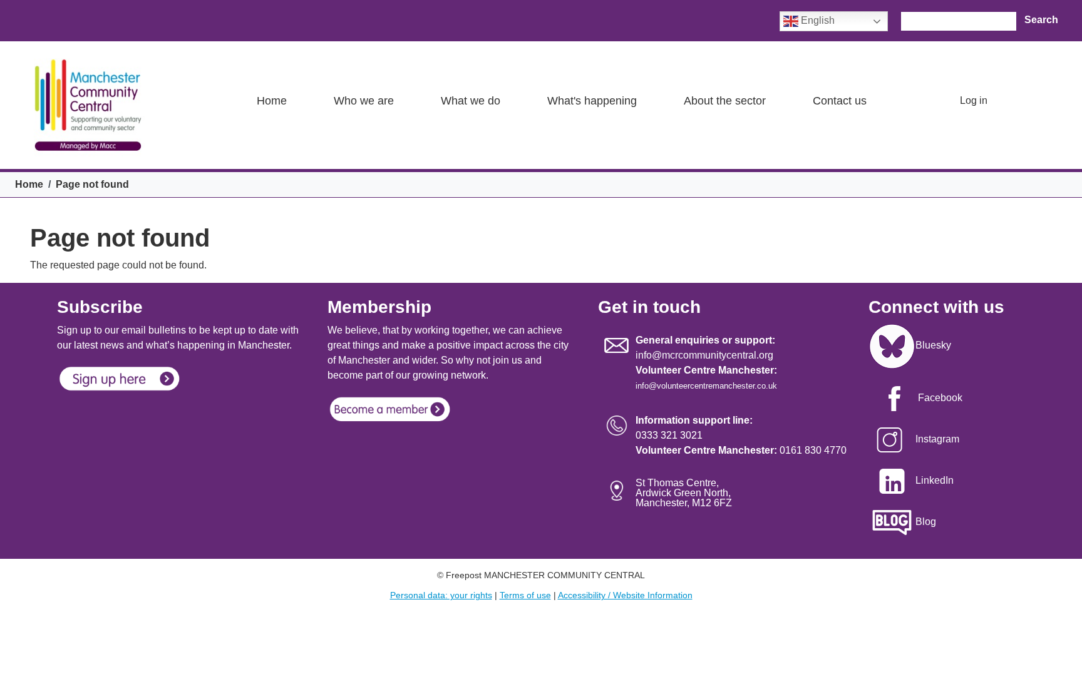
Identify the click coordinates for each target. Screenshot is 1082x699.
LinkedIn (934, 480)
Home (272, 100)
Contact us (840, 100)
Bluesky (933, 345)
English (816, 20)
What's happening (592, 100)
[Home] (87, 105)
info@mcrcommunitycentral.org (704, 355)
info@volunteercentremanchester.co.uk (706, 385)
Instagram (937, 439)
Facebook (940, 397)
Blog (925, 521)
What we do (470, 100)
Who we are (364, 100)
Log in (973, 100)
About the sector (725, 100)
